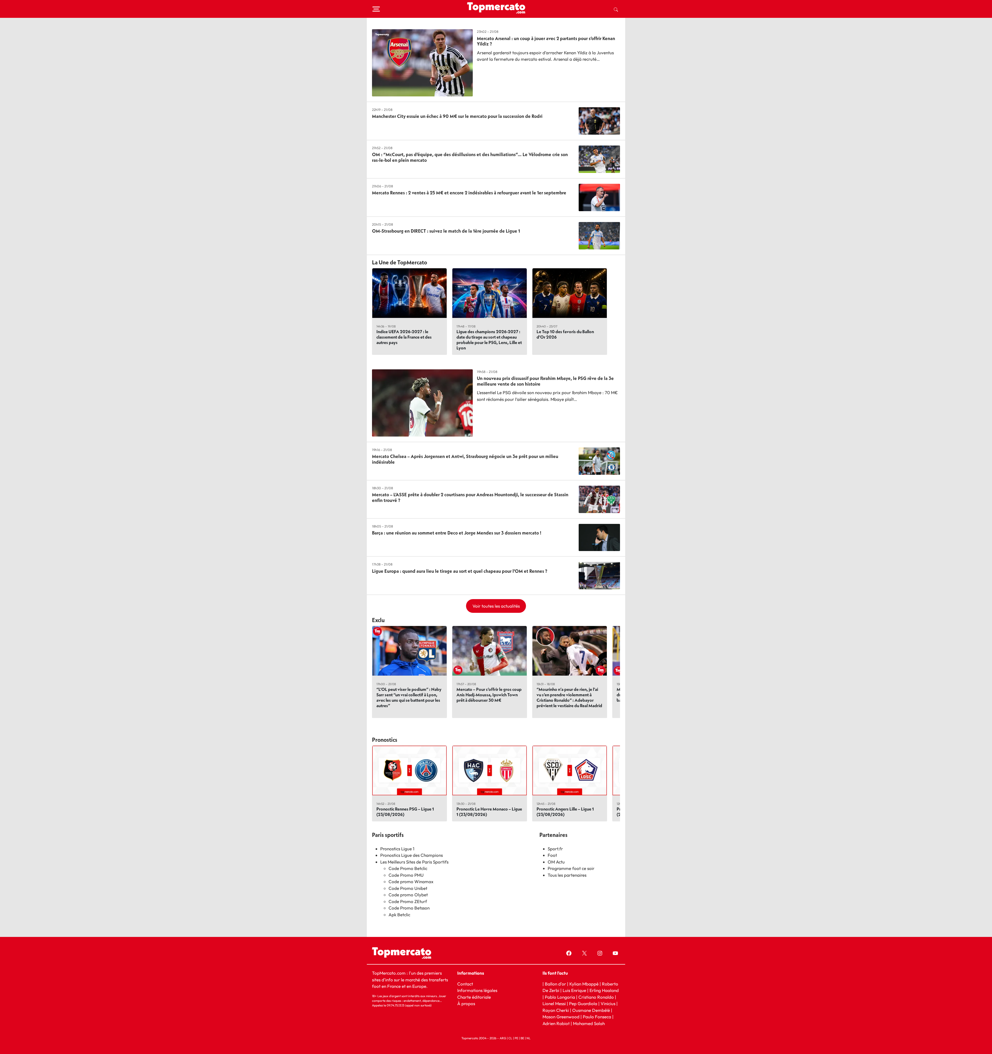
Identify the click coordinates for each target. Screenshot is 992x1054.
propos (467, 1003)
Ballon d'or (555, 983)
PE (516, 1038)
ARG (503, 1038)
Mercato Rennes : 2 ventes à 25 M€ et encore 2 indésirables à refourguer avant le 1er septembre (469, 193)
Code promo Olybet (408, 894)
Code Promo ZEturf (408, 901)
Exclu (378, 620)
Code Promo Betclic (408, 868)
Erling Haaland (604, 990)
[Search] (616, 9)
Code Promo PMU (406, 875)
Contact (465, 983)
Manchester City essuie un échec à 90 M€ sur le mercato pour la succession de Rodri (457, 116)
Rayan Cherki (555, 1010)
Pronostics (384, 739)
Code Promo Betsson (409, 908)
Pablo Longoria (560, 997)
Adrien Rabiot (556, 1023)
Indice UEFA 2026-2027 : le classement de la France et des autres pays (404, 337)
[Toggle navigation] (376, 9)
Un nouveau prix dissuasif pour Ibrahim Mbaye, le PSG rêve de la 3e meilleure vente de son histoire (545, 381)
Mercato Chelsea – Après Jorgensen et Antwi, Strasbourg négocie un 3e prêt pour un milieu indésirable (465, 459)
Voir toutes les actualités (496, 606)
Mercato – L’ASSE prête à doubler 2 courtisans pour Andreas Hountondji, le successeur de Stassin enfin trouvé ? (470, 497)
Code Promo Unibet (408, 888)
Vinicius (608, 1003)
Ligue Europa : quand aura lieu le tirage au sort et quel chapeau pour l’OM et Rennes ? (459, 571)
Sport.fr (555, 848)
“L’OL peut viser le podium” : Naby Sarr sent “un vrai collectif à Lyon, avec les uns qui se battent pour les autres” (408, 697)
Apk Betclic (399, 914)
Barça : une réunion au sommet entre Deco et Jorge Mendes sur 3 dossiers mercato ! (456, 533)
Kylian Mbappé (584, 983)
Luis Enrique (574, 990)
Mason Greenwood (561, 1016)
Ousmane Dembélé (591, 1010)
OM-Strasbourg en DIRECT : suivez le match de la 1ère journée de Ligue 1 (446, 231)
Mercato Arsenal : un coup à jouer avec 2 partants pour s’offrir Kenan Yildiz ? (546, 41)
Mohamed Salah (589, 1023)
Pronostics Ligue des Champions (411, 855)
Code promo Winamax (411, 881)
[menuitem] (616, 9)
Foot (552, 855)
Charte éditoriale (474, 997)
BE (522, 1038)
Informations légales (477, 990)
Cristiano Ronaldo (596, 997)
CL (510, 1038)
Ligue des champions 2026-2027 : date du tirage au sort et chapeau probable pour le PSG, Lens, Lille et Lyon (489, 339)
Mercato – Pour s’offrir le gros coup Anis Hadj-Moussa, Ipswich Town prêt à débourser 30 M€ (489, 694)
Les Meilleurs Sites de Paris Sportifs (414, 862)
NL (528, 1038)
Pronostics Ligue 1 (397, 848)
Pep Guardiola (583, 1003)
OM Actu (556, 862)
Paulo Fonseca (597, 1016)
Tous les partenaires (567, 875)
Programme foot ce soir (571, 868)
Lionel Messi (554, 1003)
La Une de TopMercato (399, 262)
